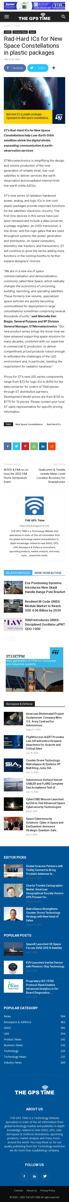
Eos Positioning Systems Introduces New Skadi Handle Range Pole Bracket (45, 587)
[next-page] (12, 638)
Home (7, 26)
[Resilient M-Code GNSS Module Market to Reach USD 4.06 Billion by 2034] (13, 606)
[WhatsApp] (34, 446)
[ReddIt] (52, 446)
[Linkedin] (43, 446)
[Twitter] (16, 446)
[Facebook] (8, 446)
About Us (32, 1190)
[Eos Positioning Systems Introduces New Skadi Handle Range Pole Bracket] (13, 587)
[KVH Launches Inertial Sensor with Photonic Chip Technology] (13, 967)
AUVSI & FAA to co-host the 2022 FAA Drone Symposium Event (16, 476)
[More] (54, 68)
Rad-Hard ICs (54, 424)
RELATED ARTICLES (18, 573)
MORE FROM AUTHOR (48, 573)
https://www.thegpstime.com (34, 525)
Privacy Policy (47, 1190)
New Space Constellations (29, 424)
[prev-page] (6, 638)
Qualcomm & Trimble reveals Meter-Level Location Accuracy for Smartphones (51, 476)
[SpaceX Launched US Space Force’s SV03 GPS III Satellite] (13, 949)
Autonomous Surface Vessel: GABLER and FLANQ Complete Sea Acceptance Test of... (44, 783)
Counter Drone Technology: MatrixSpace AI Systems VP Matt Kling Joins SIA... (43, 764)
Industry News (20, 32)
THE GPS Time (34, 520)
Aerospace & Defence (19, 703)
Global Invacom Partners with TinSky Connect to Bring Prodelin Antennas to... (44, 870)
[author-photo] (34, 515)
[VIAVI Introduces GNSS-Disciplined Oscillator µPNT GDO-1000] (13, 624)
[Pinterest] (25, 446)
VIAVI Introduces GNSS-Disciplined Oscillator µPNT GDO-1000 (45, 624)
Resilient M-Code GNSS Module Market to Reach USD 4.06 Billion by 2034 (43, 606)
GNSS (17, 26)
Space (32, 32)
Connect (18, 1190)
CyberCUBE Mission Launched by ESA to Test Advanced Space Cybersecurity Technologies (45, 803)
